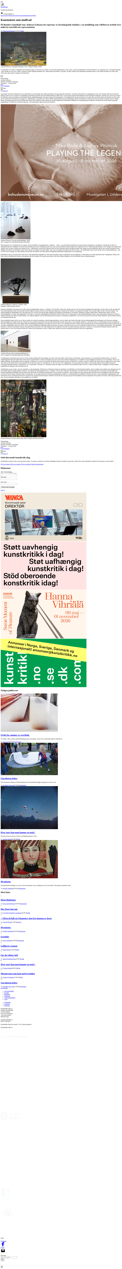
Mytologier (6, 881)
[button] (2, 2)
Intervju (19, 922)
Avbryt (3, 490)
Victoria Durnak (7, 839)
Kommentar (22, 785)
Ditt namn (3, 477)
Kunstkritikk (4, 7)
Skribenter (7, 996)
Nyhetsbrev (7, 1002)
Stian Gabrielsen (7, 940)
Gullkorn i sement (9, 946)
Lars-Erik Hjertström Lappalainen (12, 913)
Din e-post (4, 482)
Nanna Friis (6, 742)
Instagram (7, 1005)
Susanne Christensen (8, 977)
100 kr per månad (15, 464)
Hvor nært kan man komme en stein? (18, 832)
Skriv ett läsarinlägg (6, 472)
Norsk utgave (12, 15)
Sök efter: (3, 1255)
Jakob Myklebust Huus (9, 959)
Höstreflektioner (8, 900)
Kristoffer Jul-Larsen (8, 785)
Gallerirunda (17, 742)
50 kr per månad (5, 464)
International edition (30, 15)
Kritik (22, 31)
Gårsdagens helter (9, 778)
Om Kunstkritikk (9, 991)
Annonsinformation (9, 997)
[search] (2, 4)
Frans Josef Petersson (9, 31)
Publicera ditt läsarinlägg (7, 487)
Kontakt (6, 993)
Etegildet (5, 937)
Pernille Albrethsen (8, 888)
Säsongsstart (21, 888)
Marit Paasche (7, 950)
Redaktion (7, 994)
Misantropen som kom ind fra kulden (18, 973)
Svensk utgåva (20, 15)
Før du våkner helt (9, 955)
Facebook (7, 1004)
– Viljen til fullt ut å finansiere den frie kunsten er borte (26, 918)
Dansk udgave (5, 15)
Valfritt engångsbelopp (37, 464)
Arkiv (6, 999)
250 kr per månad (26, 464)
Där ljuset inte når (9, 909)
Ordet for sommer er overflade (15, 735)
